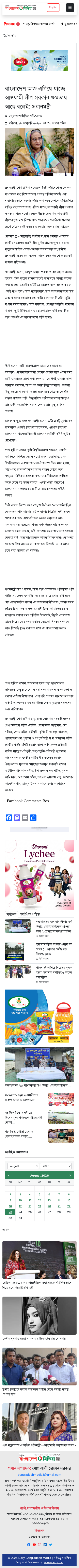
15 (68, 1200)
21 (59, 1206)
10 (20, 1200)
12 (39, 1200)
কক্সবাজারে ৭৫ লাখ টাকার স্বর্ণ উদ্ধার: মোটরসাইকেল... (38, 1085)
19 (39, 1206)
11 (30, 1200)
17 (20, 1206)
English (53, 7)
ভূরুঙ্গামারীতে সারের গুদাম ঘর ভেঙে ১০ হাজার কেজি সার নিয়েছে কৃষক (54, 949)
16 (10, 1206)
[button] (70, 7)
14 (59, 1200)
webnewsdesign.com (53, 1562)
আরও (5, 1230)
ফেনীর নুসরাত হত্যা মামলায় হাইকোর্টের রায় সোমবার (34, 1339)
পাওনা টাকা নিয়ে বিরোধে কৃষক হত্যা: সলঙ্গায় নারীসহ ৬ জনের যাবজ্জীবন (54, 972)
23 (10, 1212)
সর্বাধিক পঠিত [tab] (30, 914)
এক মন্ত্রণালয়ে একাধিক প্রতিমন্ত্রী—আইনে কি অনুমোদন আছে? (39, 1445)
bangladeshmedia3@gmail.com (39, 1475)
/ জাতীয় (11, 36)
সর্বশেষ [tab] (11, 914)
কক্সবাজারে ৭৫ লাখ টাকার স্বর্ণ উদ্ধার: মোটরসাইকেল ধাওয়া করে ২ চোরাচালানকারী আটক (54, 926)
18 (30, 1206)
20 (49, 1206)
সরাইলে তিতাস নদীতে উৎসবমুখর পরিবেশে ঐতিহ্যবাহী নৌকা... (24, 1118)
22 (68, 1206)
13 (49, 1200)
